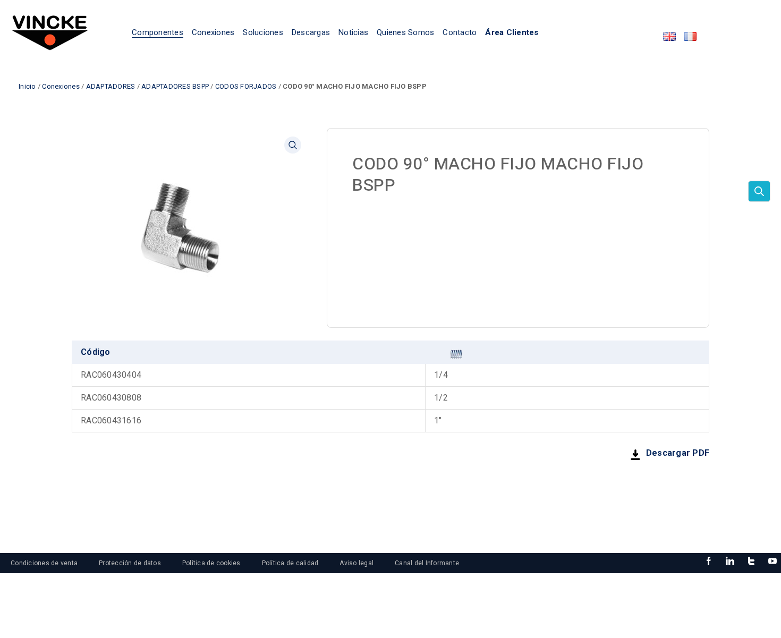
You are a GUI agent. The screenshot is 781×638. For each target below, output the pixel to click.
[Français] (690, 36)
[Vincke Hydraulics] (50, 32)
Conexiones (61, 86)
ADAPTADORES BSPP (175, 86)
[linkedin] (729, 561)
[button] (292, 145)
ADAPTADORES (110, 86)
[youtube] (772, 561)
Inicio (27, 86)
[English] (669, 36)
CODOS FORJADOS (246, 86)
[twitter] (751, 561)
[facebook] (708, 561)
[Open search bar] (759, 191)
